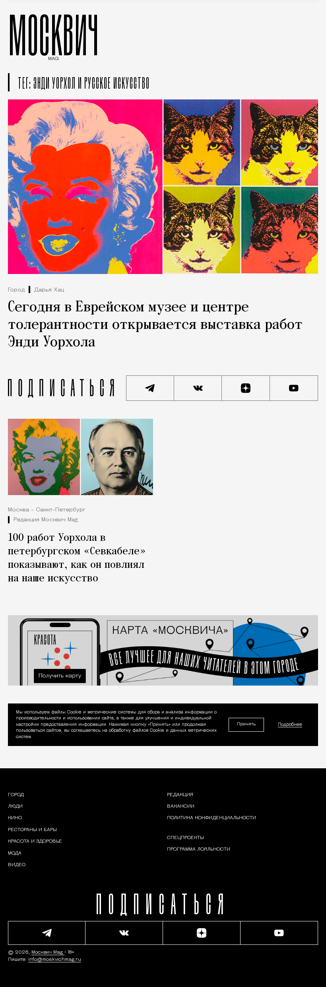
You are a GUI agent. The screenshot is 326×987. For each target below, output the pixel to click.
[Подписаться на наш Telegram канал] (150, 388)
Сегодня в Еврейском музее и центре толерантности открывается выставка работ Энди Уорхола (155, 325)
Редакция (180, 795)
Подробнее (290, 724)
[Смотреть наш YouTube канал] (294, 388)
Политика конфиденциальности (211, 818)
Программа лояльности (198, 849)
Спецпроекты (185, 837)
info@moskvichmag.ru (54, 959)
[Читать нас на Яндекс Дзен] (246, 388)
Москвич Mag (47, 952)
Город (16, 290)
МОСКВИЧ (53, 34)
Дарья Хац (49, 290)
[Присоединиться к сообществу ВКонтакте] (198, 388)
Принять (246, 724)
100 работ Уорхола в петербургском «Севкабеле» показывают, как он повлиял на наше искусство (77, 558)
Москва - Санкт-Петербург (46, 510)
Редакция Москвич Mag (46, 520)
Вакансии (180, 806)
